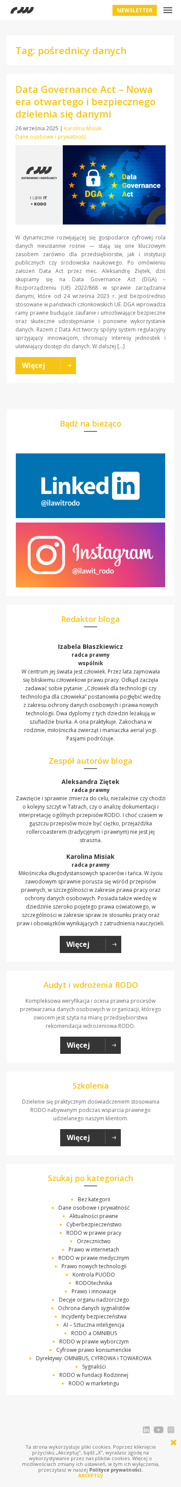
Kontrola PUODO (93, 1274)
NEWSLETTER (134, 10)
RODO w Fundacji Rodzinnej (93, 1375)
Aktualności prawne (93, 1216)
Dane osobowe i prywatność (51, 136)
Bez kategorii (94, 1199)
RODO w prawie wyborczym (94, 1341)
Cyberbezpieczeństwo (94, 1224)
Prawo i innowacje (94, 1291)
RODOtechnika (94, 1283)
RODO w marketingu (94, 1383)
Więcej (78, 944)
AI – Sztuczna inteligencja (93, 1325)
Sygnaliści (94, 1366)
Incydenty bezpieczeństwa (94, 1316)
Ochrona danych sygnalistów (94, 1308)
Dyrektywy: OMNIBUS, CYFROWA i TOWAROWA (94, 1358)
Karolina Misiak (82, 128)
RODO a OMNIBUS (94, 1333)
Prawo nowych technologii (94, 1266)
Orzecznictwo (94, 1241)
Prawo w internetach (94, 1249)
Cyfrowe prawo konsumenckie (93, 1350)
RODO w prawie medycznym (93, 1258)
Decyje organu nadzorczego (94, 1299)
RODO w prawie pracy (93, 1233)
